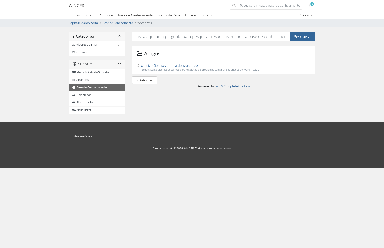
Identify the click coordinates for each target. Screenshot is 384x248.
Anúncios (106, 15)
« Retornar (144, 80)
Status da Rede (169, 15)
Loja (88, 15)
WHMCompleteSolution (233, 86)
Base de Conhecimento (135, 15)
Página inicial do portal (83, 23)
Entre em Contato (198, 15)
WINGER (76, 5)
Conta (305, 15)
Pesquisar (303, 36)
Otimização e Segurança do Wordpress (199, 67)
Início (76, 15)
